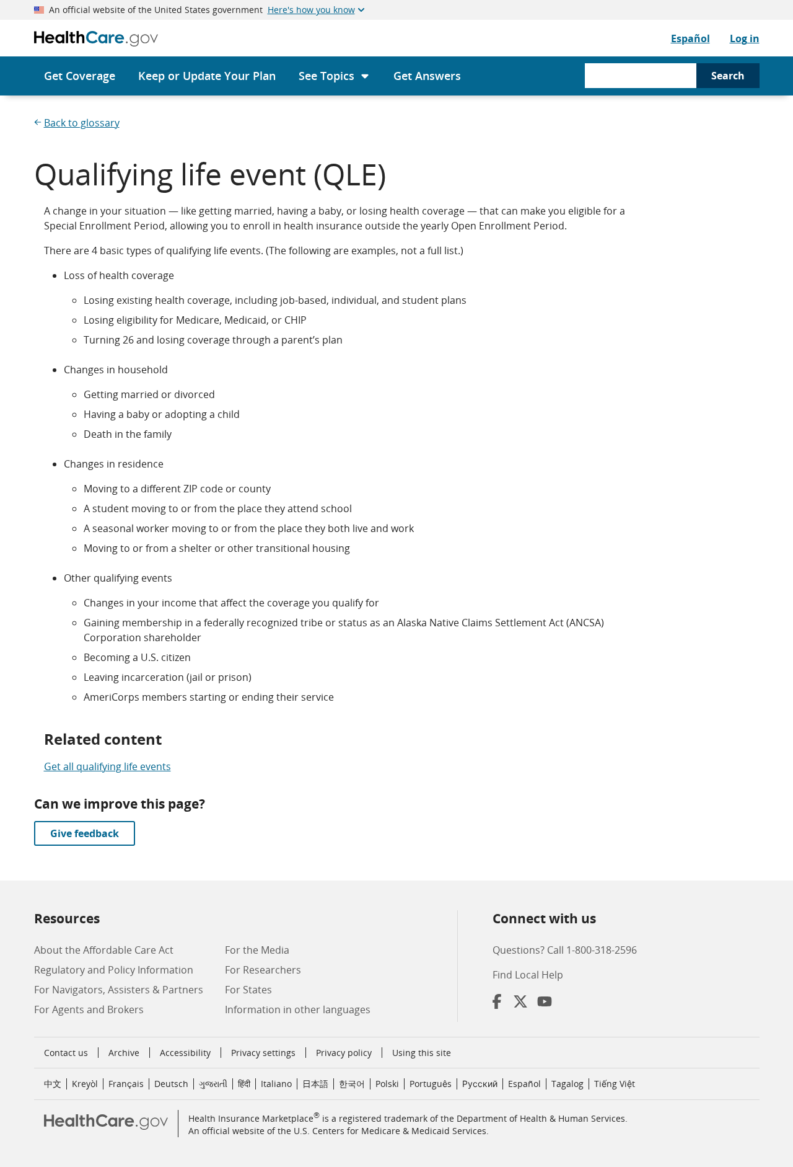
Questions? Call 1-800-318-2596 (565, 950)
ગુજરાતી (213, 1083)
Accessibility (185, 1052)
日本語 (315, 1083)
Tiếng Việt (614, 1083)
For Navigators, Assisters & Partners (118, 989)
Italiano (276, 1083)
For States (248, 989)
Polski (387, 1083)
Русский (479, 1083)
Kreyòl (85, 1083)
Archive (123, 1052)
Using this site (421, 1052)
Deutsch (171, 1083)
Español (690, 38)
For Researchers (263, 970)
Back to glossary (82, 123)
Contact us (66, 1052)
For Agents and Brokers (89, 1009)
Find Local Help (528, 975)
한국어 (352, 1083)
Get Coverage (79, 75)
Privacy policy (344, 1052)
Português (431, 1083)
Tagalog (567, 1083)
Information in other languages (297, 1009)
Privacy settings (263, 1052)
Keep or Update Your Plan (207, 75)
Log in (745, 38)
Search (728, 75)
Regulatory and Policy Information (113, 970)
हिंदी (244, 1083)
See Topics (326, 75)
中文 (52, 1083)
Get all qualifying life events (107, 766)
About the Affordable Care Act (103, 950)
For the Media (257, 950)
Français (126, 1083)
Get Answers (427, 75)
